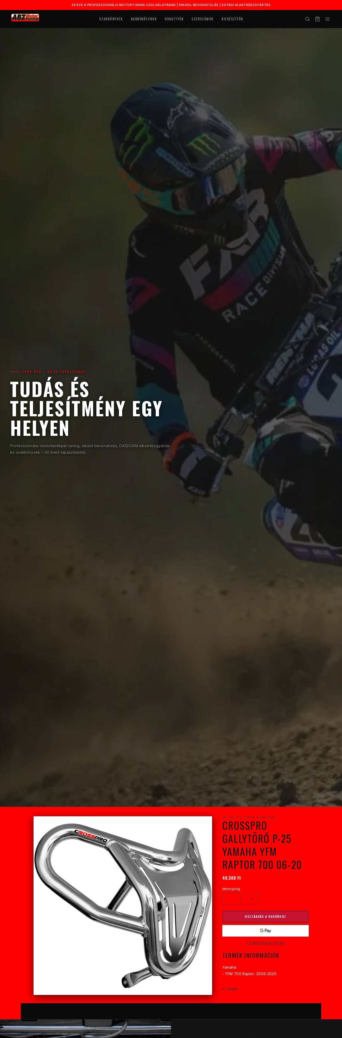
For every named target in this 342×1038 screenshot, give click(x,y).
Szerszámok (203, 18)
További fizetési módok (265, 943)
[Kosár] (317, 19)
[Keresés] (307, 19)
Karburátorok (144, 18)
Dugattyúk (174, 18)
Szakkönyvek (111, 18)
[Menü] (327, 19)
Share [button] (232, 989)
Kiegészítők (232, 18)
